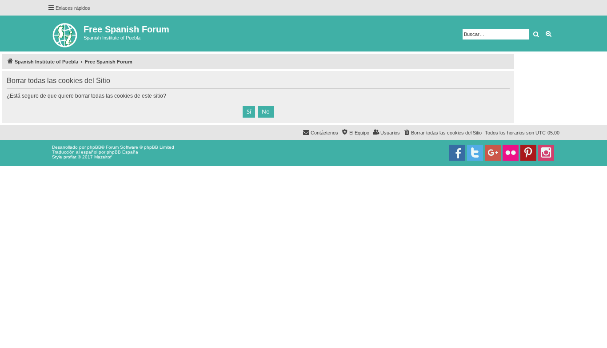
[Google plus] (493, 153)
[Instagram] (546, 153)
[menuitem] (442, 132)
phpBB (94, 147)
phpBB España (122, 152)
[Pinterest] (528, 153)
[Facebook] (457, 153)
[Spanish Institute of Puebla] (66, 33)
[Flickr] (511, 153)
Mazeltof (103, 156)
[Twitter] (475, 153)
